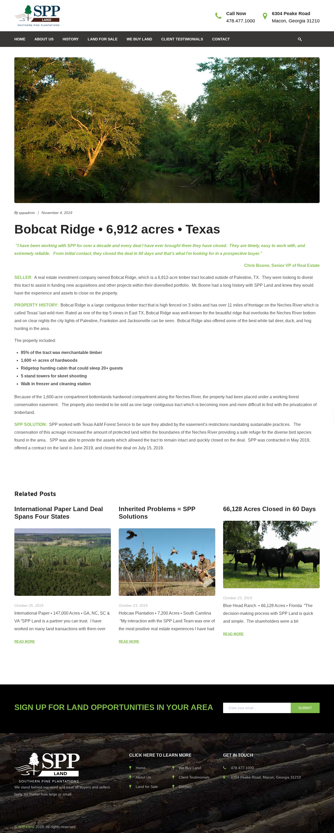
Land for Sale (147, 787)
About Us (143, 777)
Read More (24, 642)
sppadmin (27, 213)
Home (141, 768)
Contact (185, 787)
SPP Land (26, 827)
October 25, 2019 (28, 605)
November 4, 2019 (56, 213)
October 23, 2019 (133, 605)
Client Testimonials (194, 777)
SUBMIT (305, 708)
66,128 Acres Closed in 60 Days (269, 508)
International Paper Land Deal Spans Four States (58, 512)
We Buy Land (190, 768)
